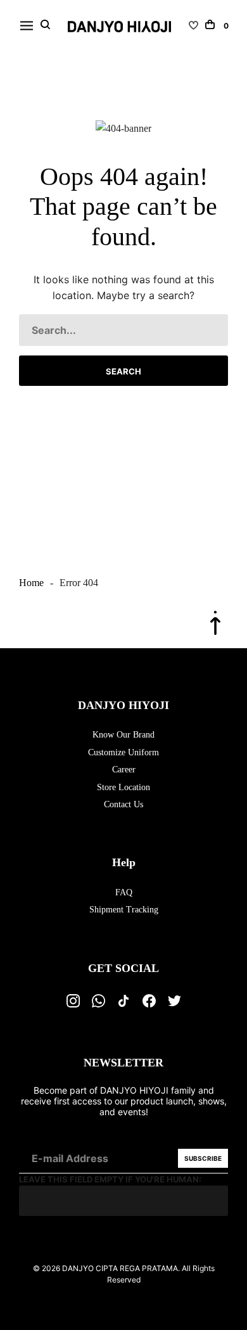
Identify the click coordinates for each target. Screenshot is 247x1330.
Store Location (123, 787)
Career (124, 769)
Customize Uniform (123, 752)
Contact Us (123, 804)
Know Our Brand (123, 734)
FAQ (123, 892)
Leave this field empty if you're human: (110, 1179)
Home (31, 582)
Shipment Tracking (123, 909)
